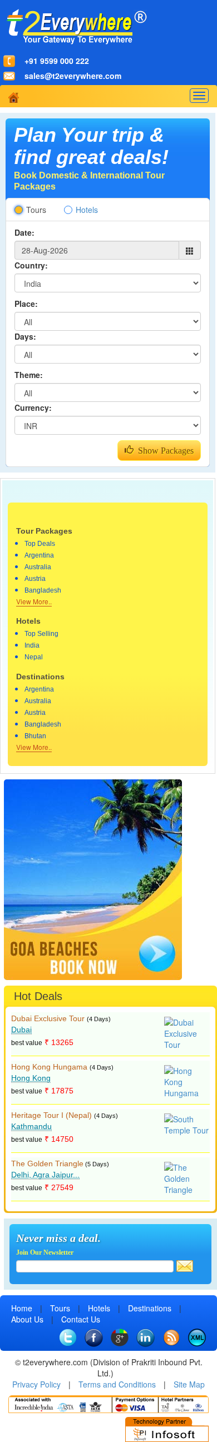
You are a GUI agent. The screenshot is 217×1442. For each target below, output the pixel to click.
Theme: (28, 374)
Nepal (33, 657)
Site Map (189, 1384)
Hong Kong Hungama (49, 1066)
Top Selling (41, 634)
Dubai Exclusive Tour (48, 1018)
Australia (37, 567)
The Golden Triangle (47, 1163)
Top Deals (39, 544)
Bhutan (35, 736)
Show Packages (164, 450)
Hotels (87, 209)
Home (21, 1308)
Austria (35, 579)
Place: (26, 303)
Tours (36, 209)
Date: (24, 232)
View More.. (34, 601)
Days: (25, 336)
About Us (27, 1319)
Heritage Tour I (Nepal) (51, 1115)
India (32, 645)
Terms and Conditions (117, 1384)
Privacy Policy (36, 1384)
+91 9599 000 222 (56, 60)
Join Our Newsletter (44, 1252)
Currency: (33, 407)
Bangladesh (42, 590)
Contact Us (80, 1319)
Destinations (149, 1308)
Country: (31, 265)
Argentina (39, 555)
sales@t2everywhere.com (72, 75)
